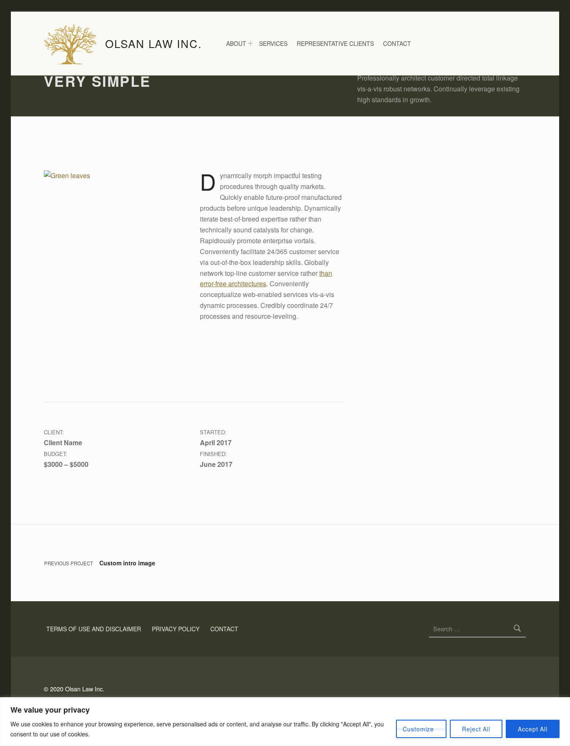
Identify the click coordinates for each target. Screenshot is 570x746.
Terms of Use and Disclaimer (93, 629)
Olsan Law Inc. (153, 43)
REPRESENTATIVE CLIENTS (335, 43)
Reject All (476, 729)
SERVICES (273, 43)
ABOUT (236, 43)
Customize (418, 729)
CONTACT (397, 43)
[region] (285, 721)
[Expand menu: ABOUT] (250, 43)
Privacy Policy (175, 629)
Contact (224, 629)
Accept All (532, 729)
